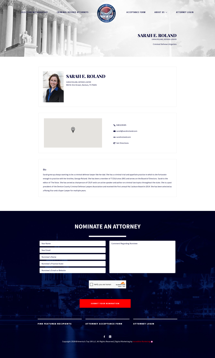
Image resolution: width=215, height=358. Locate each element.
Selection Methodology (34, 12)
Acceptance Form (136, 12)
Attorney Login (185, 12)
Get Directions (122, 143)
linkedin (110, 337)
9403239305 (121, 125)
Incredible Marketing (141, 341)
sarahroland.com (123, 137)
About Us (160, 12)
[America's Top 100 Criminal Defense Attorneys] (106, 13)
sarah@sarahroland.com (126, 131)
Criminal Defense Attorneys (73, 12)
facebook (104, 337)
